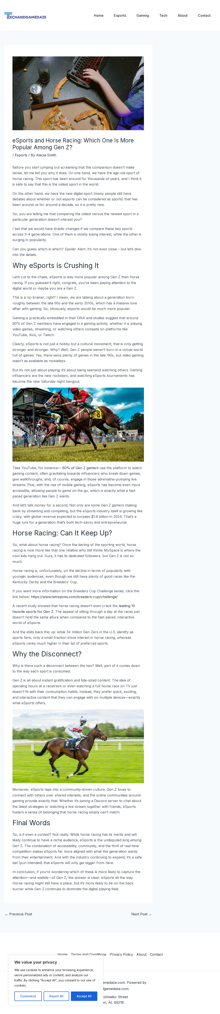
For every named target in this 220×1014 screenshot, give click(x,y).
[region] (56, 980)
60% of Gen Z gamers (80, 468)
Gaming (142, 15)
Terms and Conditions (88, 954)
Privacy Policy (121, 954)
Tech (163, 15)
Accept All (84, 996)
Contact (204, 15)
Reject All (56, 996)
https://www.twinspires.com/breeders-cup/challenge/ (74, 597)
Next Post (141, 914)
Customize (28, 996)
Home (99, 15)
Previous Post (18, 914)
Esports (120, 15)
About (183, 15)
